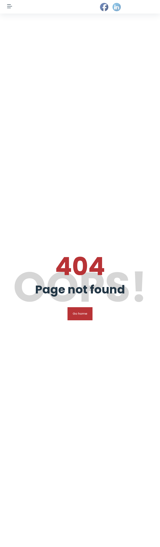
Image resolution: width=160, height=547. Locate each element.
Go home (80, 313)
